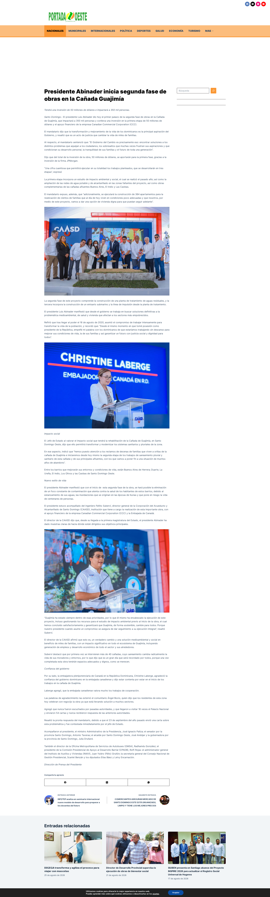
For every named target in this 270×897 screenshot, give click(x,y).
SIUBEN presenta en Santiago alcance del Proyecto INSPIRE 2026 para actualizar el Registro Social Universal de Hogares (196, 871)
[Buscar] (213, 90)
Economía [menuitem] (176, 30)
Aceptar (175, 892)
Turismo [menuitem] (194, 30)
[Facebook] (247, 4)
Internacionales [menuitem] (103, 30)
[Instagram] (258, 4)
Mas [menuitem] (208, 30)
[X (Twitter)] (252, 4)
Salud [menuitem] (160, 30)
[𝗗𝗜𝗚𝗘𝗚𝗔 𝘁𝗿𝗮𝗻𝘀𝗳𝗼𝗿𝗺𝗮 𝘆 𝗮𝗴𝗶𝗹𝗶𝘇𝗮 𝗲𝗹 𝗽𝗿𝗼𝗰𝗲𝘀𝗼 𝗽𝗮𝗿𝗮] (73, 848)
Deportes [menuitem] (144, 30)
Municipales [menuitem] (77, 30)
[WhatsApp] (148, 782)
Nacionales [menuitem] (55, 30)
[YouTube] (263, 4)
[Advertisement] (135, 58)
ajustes (156, 894)
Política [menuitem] (126, 30)
